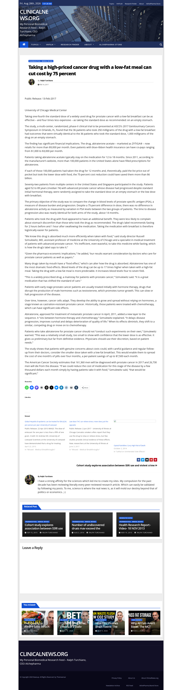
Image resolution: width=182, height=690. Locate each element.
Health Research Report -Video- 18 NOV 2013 (135, 526)
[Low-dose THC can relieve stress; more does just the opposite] (91, 435)
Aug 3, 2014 (79, 533)
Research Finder (131, 4)
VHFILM (119, 4)
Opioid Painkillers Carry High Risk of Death (129, 445)
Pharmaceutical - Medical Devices (41, 61)
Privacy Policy (117, 678)
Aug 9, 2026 (103, 631)
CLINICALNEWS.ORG (34, 15)
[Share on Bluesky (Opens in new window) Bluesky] (56, 388)
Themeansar (61, 677)
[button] (161, 44)
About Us (131, 678)
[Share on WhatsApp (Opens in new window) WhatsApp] (27, 388)
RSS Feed (129, 685)
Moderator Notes (126, 518)
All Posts (64, 620)
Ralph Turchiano (46, 80)
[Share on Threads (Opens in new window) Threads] (47, 388)
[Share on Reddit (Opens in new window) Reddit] (66, 388)
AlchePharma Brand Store (148, 685)
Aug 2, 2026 (138, 631)
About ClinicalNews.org (149, 678)
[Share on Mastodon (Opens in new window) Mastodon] (37, 388)
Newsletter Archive (113, 685)
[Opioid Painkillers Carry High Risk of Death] (135, 432)
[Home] (24, 45)
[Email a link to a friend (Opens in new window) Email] (71, 388)
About (141, 4)
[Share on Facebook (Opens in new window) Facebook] (32, 388)
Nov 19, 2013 (126, 533)
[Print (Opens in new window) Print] (42, 388)
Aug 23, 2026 (32, 631)
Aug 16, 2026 (67, 631)
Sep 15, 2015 (32, 533)
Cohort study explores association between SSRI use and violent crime (116, 465)
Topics (111, 4)
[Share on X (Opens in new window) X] (51, 388)
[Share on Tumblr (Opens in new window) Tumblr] (76, 388)
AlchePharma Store (153, 4)
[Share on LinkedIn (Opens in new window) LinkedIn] (61, 388)
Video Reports (30, 620)
